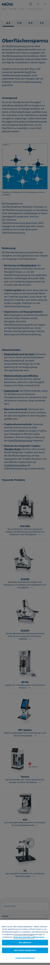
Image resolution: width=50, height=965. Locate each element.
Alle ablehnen (25, 942)
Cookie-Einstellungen (25, 958)
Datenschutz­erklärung (24, 937)
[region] (25, 941)
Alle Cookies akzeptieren (25, 950)
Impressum (39, 937)
